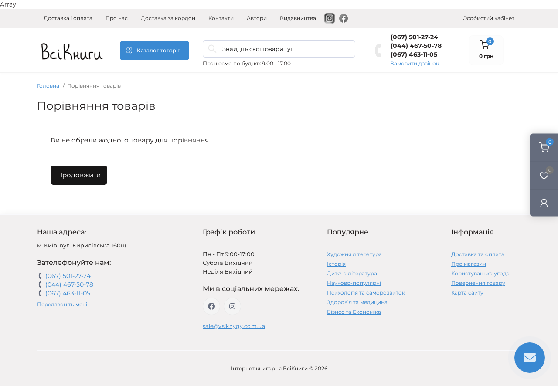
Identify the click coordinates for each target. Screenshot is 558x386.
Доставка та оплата (477, 254)
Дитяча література (352, 273)
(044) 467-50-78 (416, 46)
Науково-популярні (354, 283)
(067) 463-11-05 (414, 54)
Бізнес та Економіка (354, 311)
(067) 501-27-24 (414, 37)
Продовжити (79, 175)
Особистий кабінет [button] (488, 18)
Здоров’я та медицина (357, 302)
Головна (48, 85)
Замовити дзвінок (415, 63)
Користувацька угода (480, 273)
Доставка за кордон (168, 18)
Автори (257, 18)
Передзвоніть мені (62, 304)
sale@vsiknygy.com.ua (234, 326)
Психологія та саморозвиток (366, 292)
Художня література (354, 254)
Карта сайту (467, 292)
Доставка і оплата (68, 18)
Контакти (221, 18)
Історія (336, 264)
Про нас (116, 18)
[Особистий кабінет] (544, 202)
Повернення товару (478, 283)
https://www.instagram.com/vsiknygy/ (232, 306)
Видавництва (298, 18)
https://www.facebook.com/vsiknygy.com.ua (211, 306)
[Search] (212, 49)
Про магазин (468, 264)
